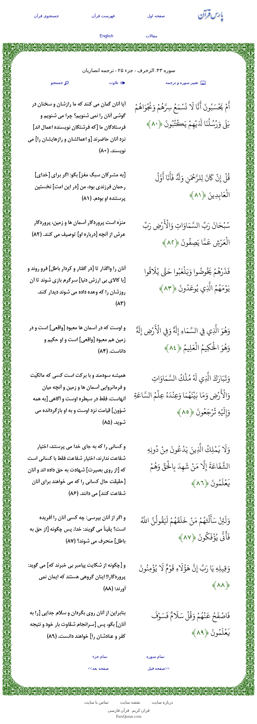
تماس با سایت (96, 702)
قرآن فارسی (118, 710)
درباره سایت (162, 702)
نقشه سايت (130, 702)
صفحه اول (156, 15)
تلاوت (114, 82)
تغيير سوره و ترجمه (182, 82)
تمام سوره (155, 656)
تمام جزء (100, 656)
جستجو (57, 82)
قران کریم (140, 710)
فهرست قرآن (103, 15)
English (106, 36)
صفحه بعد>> (98, 668)
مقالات (151, 36)
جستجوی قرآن (46, 15)
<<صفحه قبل (159, 668)
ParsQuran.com (128, 716)
